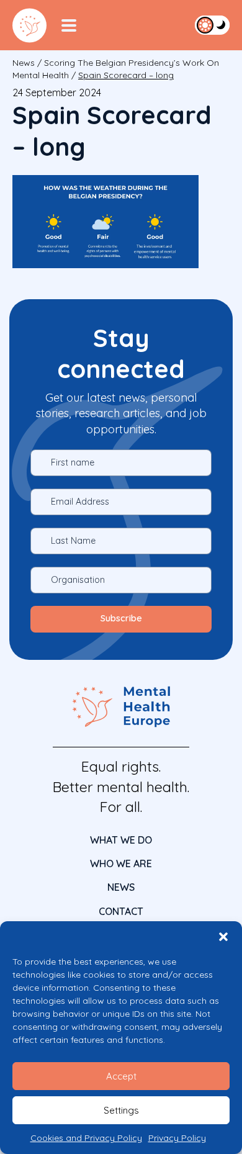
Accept (121, 1076)
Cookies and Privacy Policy (86, 1137)
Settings (121, 1110)
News (23, 62)
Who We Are (121, 863)
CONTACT (121, 911)
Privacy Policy (177, 1137)
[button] (223, 937)
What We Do (121, 840)
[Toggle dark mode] (212, 25)
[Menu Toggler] (69, 25)
